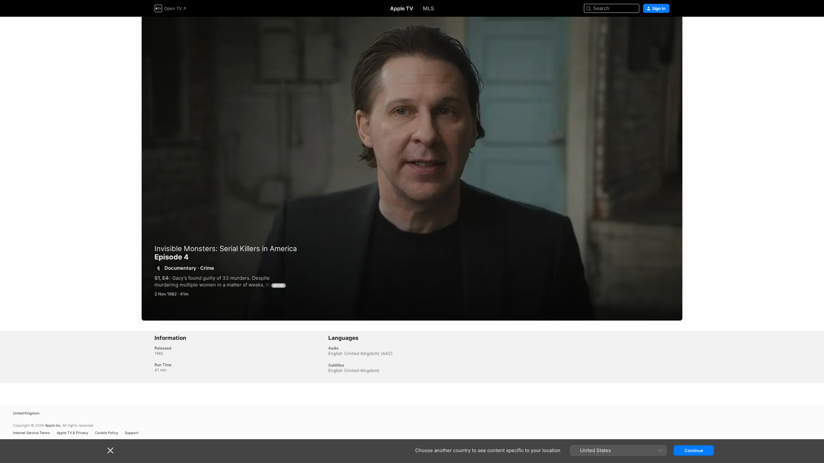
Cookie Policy (106, 433)
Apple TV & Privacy (72, 433)
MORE (278, 285)
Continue (694, 450)
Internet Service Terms (31, 433)
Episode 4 (412, 169)
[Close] (110, 450)
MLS (428, 8)
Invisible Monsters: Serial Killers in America (225, 248)
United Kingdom (26, 413)
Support (131, 433)
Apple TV (401, 8)
